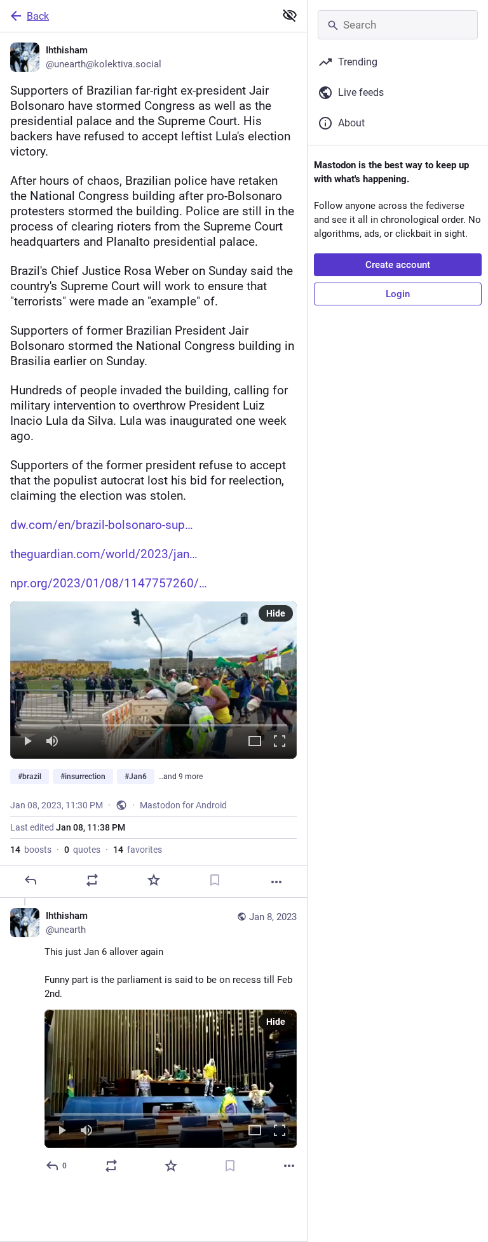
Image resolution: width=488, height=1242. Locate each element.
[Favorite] (153, 880)
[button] (153, 680)
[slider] (153, 722)
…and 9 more (180, 776)
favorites (137, 850)
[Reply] (30, 880)
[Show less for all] (290, 15)
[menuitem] (153, 680)
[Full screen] (279, 742)
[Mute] (52, 742)
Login (398, 294)
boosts (30, 850)
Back (38, 16)
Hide (275, 613)
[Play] (27, 742)
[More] (276, 882)
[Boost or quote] (92, 880)
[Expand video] (255, 742)
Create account (397, 264)
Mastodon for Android (183, 805)
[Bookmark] (214, 880)
